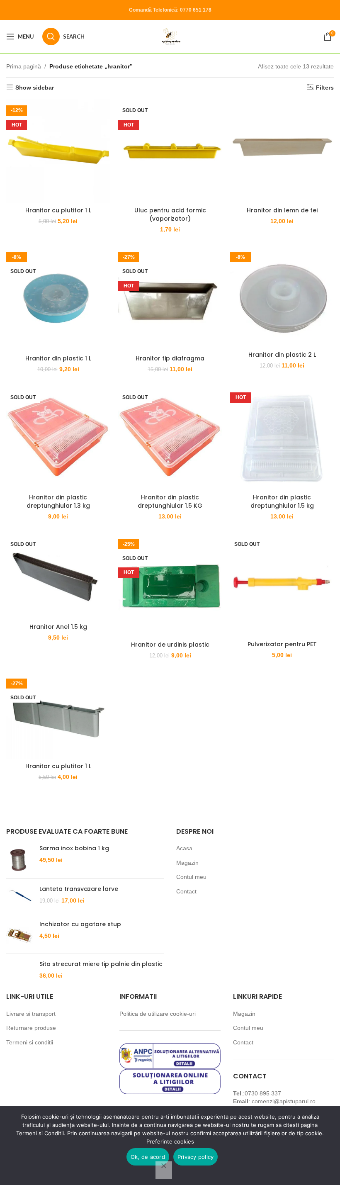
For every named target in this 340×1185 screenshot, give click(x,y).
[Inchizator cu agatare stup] (19, 933)
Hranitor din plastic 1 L (58, 358)
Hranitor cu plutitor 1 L (58, 210)
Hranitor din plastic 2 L (282, 354)
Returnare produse (31, 1027)
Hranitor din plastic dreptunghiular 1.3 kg (58, 501)
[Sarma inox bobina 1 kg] (19, 858)
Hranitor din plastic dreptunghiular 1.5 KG (170, 501)
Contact (186, 891)
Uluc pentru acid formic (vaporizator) (170, 214)
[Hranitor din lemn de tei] (282, 151)
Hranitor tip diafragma (170, 358)
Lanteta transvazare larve (78, 889)
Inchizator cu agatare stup (80, 924)
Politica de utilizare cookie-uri (157, 1013)
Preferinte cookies (170, 1141)
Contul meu (191, 877)
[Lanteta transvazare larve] (19, 896)
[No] (163, 1170)
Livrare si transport (31, 1013)
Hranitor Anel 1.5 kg (58, 627)
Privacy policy (195, 1156)
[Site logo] (170, 36)
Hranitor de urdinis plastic (170, 644)
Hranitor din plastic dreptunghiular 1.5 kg (282, 501)
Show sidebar (34, 87)
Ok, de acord (148, 1156)
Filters (325, 87)
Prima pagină (23, 66)
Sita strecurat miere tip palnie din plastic (101, 964)
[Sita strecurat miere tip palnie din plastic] (19, 970)
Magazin (187, 862)
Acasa (184, 848)
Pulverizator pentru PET (282, 644)
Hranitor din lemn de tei (282, 210)
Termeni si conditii (29, 1042)
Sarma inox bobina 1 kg (74, 848)
